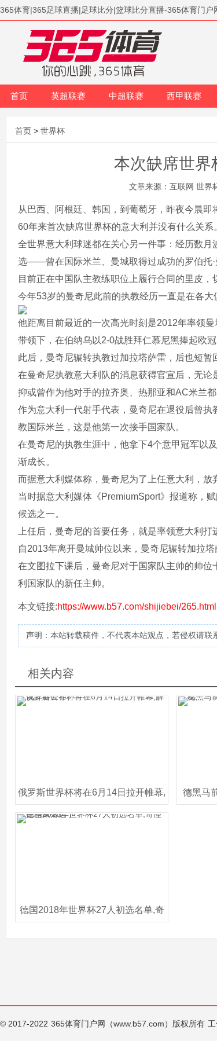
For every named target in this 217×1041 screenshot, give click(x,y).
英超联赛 (68, 96)
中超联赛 (126, 96)
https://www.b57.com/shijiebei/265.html (136, 606)
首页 (19, 96)
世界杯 (53, 130)
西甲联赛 (184, 96)
